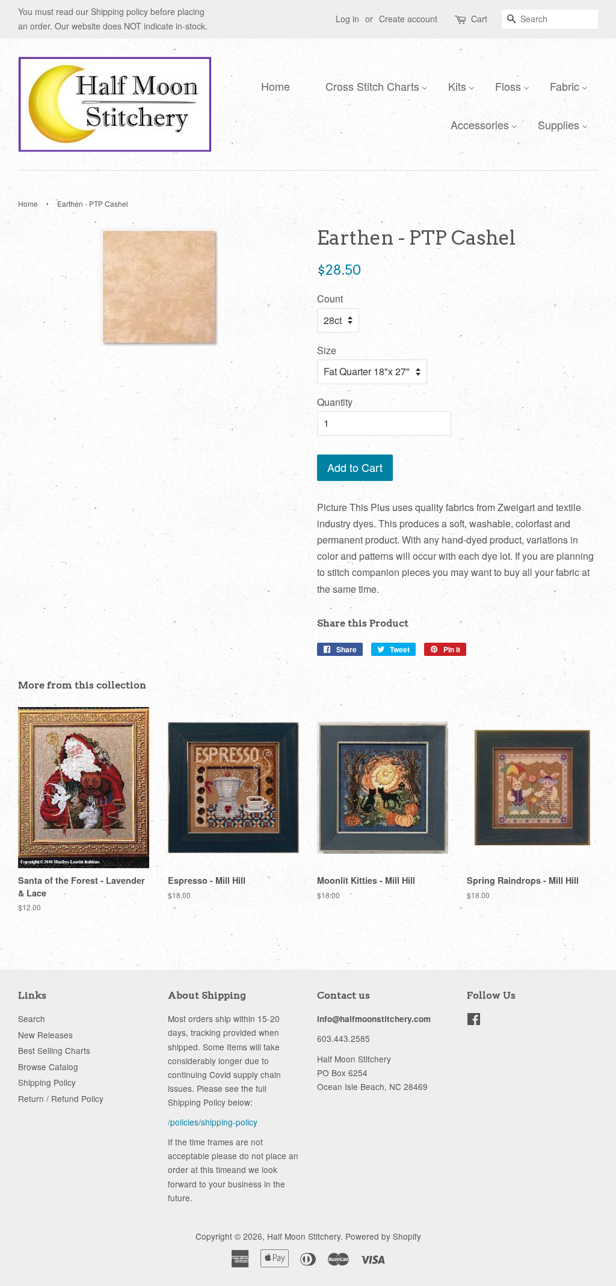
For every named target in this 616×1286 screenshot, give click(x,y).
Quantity (335, 402)
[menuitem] (272, 85)
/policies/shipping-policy (212, 1122)
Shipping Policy (47, 1082)
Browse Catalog (48, 1067)
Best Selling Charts (54, 1050)
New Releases (45, 1035)
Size (326, 350)
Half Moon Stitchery (303, 1236)
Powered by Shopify (383, 1236)
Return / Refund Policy (60, 1098)
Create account (408, 19)
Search (31, 1018)
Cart (479, 19)
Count (330, 298)
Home (28, 203)
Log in (347, 19)
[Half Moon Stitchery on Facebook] (474, 1021)
